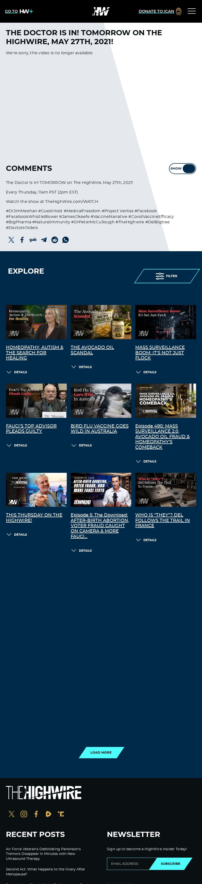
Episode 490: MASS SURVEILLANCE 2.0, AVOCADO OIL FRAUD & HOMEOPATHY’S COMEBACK (162, 437)
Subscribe (170, 864)
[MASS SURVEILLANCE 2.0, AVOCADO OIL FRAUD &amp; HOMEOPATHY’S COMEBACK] (165, 401)
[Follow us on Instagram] (24, 814)
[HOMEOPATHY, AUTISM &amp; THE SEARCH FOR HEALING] (36, 322)
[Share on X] (11, 239)
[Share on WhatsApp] (65, 239)
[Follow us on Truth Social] (61, 814)
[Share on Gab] (33, 239)
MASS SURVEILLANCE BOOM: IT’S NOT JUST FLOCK (160, 352)
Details (20, 372)
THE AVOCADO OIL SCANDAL (92, 350)
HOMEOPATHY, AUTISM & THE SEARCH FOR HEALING (34, 352)
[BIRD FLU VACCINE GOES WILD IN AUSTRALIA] (101, 401)
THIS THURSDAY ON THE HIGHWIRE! (34, 518)
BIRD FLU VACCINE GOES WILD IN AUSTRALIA (100, 429)
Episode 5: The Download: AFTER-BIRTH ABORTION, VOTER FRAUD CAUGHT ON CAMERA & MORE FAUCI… (100, 526)
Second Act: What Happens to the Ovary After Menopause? (45, 872)
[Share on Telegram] (43, 239)
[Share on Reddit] (54, 239)
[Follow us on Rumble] (48, 814)
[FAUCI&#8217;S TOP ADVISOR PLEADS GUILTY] (36, 401)
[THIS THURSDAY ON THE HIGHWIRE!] (36, 490)
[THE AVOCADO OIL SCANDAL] (101, 322)
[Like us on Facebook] (36, 814)
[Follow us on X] (11, 814)
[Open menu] (191, 11)
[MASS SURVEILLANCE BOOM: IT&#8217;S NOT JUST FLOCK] (165, 322)
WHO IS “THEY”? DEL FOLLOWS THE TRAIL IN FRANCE (162, 520)
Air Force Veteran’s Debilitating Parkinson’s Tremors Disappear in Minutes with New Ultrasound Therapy (43, 854)
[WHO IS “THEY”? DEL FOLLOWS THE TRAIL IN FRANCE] (165, 490)
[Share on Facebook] (22, 239)
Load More (101, 752)
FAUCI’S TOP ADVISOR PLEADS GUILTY (31, 429)
